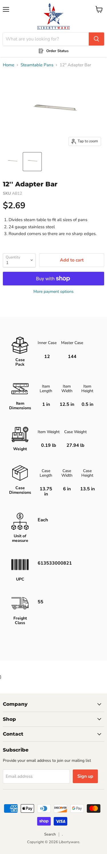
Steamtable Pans (37, 65)
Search (50, 834)
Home (8, 65)
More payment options (53, 291)
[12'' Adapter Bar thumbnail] (12, 162)
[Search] (96, 39)
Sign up (85, 776)
